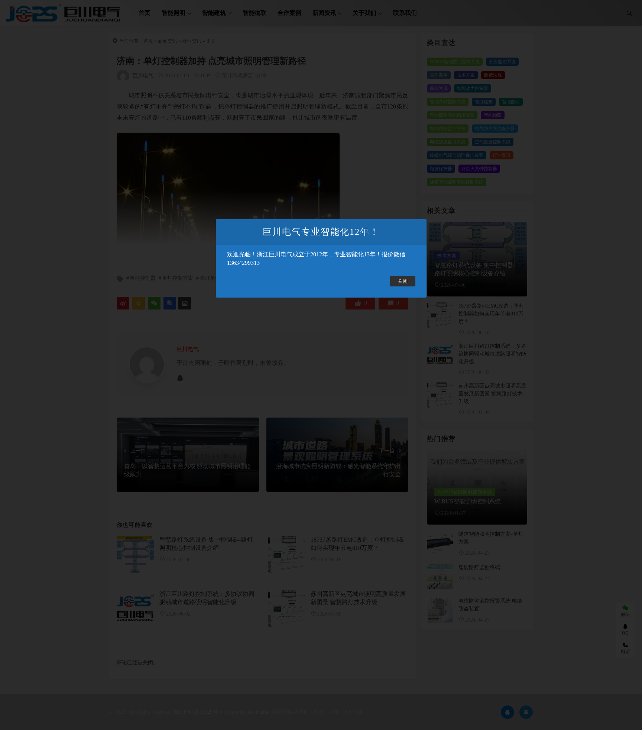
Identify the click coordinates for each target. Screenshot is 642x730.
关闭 (403, 281)
